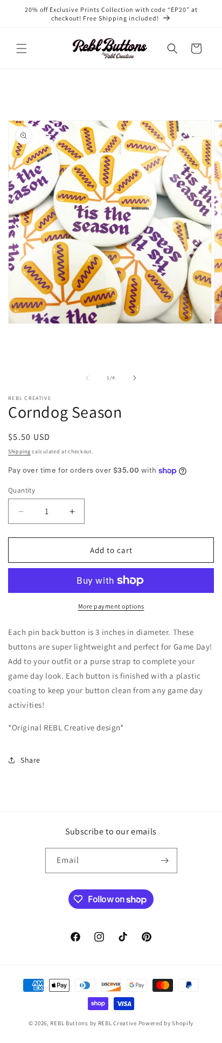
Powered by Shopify (166, 1023)
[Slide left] (87, 378)
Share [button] (30, 760)
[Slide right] (135, 378)
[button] (21, 48)
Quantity (21, 490)
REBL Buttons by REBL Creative (93, 1023)
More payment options (111, 606)
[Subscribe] (165, 860)
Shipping (19, 451)
